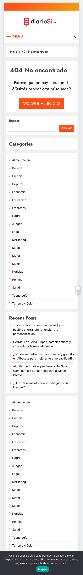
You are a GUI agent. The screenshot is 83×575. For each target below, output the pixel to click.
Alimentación (21, 160)
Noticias (17, 271)
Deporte (18, 184)
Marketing (19, 240)
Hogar (16, 216)
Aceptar (42, 569)
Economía (18, 192)
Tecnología (19, 295)
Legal (15, 232)
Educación (19, 200)
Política (17, 279)
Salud (16, 287)
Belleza (17, 168)
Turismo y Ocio (22, 303)
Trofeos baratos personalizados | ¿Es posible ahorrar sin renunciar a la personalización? (38, 330)
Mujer (16, 263)
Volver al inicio (41, 103)
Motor (16, 255)
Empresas (19, 208)
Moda (16, 248)
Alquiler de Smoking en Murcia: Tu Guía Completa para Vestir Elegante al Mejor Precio (40, 371)
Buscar (14, 120)
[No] (78, 563)
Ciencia (17, 176)
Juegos (17, 224)
